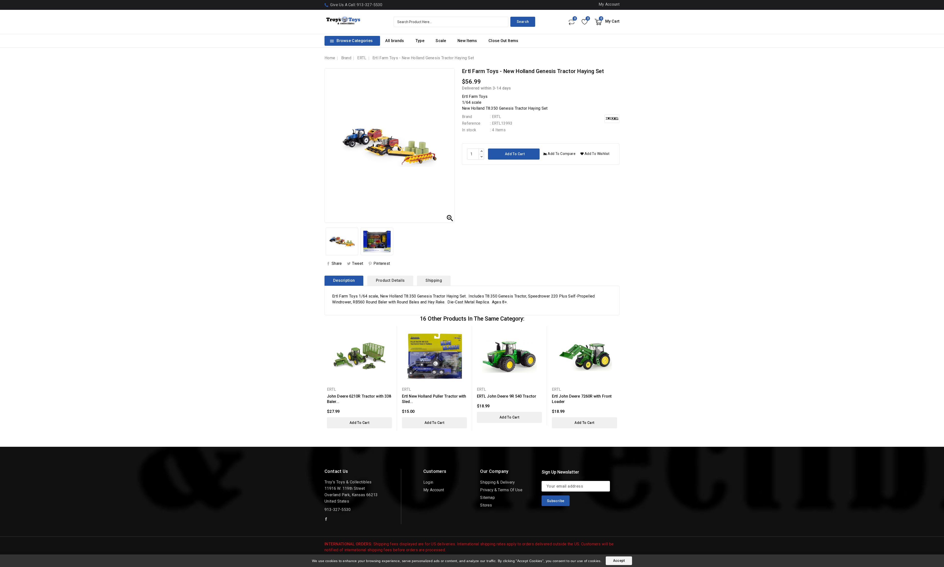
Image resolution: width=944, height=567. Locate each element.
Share (337, 263)
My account (433, 490)
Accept (619, 561)
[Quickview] (390, 333)
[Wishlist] (584, 22)
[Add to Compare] (390, 350)
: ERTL (495, 116)
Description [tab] (344, 280)
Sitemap (487, 497)
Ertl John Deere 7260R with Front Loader (582, 399)
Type (419, 40)
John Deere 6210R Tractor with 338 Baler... (359, 399)
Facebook (326, 519)
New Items (467, 40)
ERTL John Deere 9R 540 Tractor (506, 396)
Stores (486, 505)
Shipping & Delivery (497, 482)
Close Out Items (503, 40)
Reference (471, 123)
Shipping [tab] (434, 280)
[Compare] (571, 22)
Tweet (357, 263)
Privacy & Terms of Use (501, 490)
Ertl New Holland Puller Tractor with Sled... (434, 399)
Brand (467, 116)
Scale (441, 40)
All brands (394, 40)
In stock (469, 130)
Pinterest (381, 263)
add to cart (359, 423)
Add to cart (514, 154)
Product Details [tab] (390, 280)
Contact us (336, 471)
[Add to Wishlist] (390, 341)
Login (428, 482)
